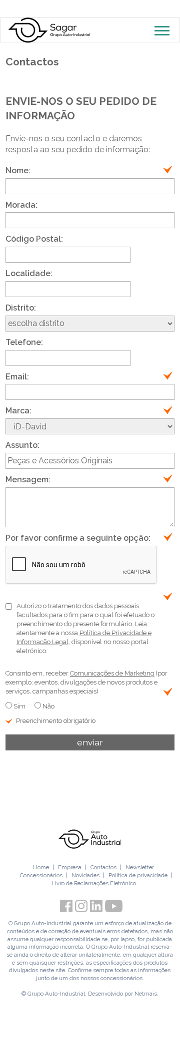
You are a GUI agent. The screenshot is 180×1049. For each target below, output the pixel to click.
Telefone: (24, 342)
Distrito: (21, 308)
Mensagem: (28, 479)
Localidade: (29, 273)
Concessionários (41, 875)
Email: (17, 376)
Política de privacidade (138, 875)
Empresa (70, 867)
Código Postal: (34, 239)
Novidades (86, 875)
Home (41, 867)
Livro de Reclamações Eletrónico (94, 883)
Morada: (22, 205)
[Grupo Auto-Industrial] (89, 838)
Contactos (103, 867)
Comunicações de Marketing (112, 673)
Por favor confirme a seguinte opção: (78, 538)
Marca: (19, 410)
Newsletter (140, 867)
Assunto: (23, 445)
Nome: (18, 170)
